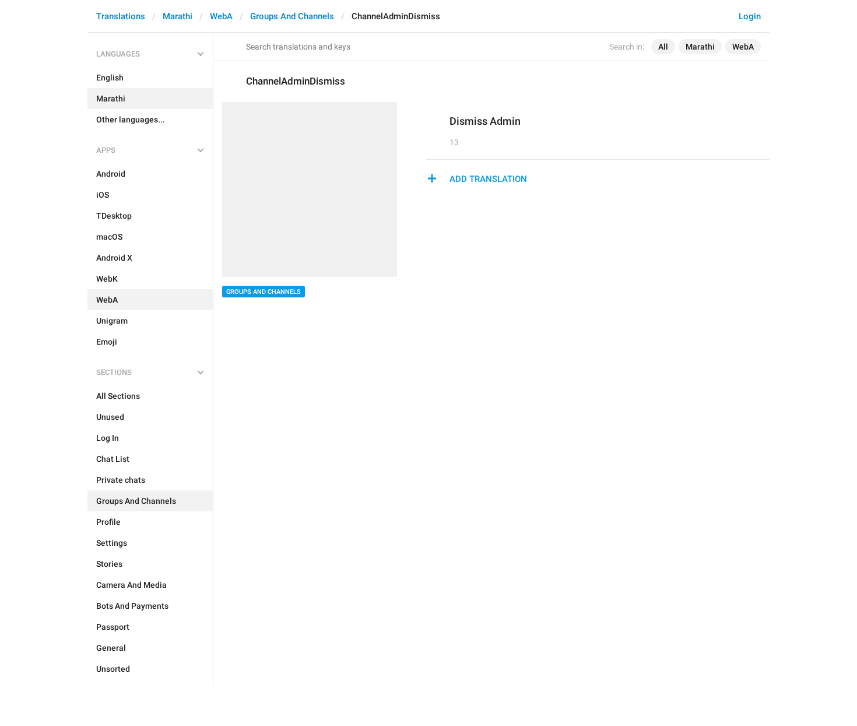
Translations (120, 16)
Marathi (177, 16)
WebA (221, 16)
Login (750, 16)
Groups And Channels (292, 16)
